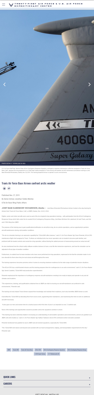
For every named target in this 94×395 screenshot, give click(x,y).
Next (89, 85)
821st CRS (38, 350)
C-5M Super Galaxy (40, 354)
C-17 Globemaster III (53, 354)
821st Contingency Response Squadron (54, 350)
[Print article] (4, 188)
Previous (4, 85)
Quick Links (9, 377)
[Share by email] (8, 188)
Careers (7, 383)
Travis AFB (16, 350)
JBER (9, 350)
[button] (3, 5)
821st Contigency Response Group (77, 350)
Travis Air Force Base (27, 350)
